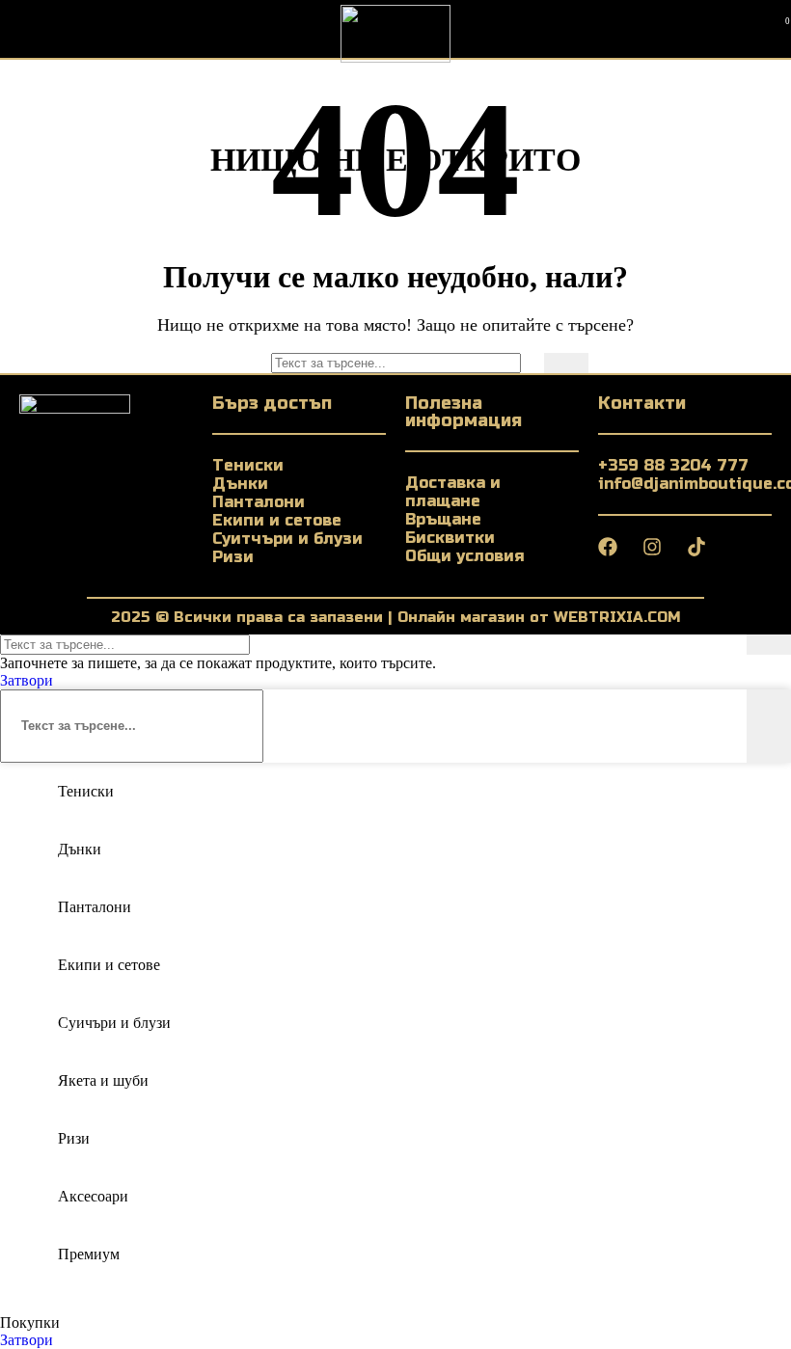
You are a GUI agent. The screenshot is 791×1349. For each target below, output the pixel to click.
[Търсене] (709, 29)
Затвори (26, 680)
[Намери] (566, 363)
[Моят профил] (743, 29)
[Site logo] (395, 57)
